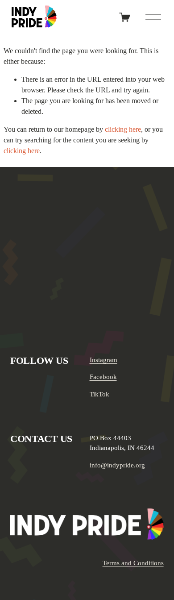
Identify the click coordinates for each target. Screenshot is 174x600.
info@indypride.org (117, 465)
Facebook (103, 376)
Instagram (103, 359)
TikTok (99, 394)
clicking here (123, 129)
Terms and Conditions (133, 563)
